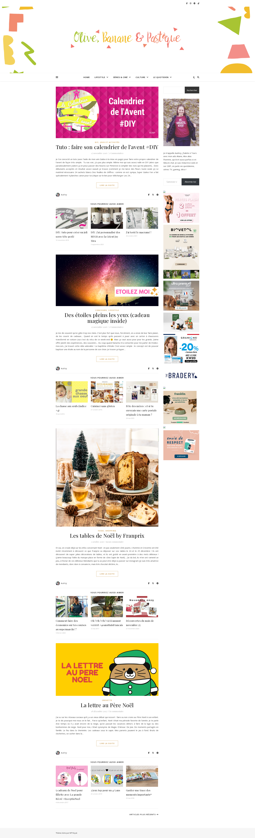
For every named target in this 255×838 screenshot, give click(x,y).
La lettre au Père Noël (107, 705)
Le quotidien (161, 77)
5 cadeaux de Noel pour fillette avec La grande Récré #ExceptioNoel (69, 794)
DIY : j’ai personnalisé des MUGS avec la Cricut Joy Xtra (105, 236)
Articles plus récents (142, 814)
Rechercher (192, 90)
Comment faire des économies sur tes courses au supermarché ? (71, 625)
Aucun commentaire (114, 541)
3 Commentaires (116, 153)
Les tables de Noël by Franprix (107, 535)
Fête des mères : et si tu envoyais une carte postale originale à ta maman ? (141, 410)
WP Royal (73, 833)
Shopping (110, 531)
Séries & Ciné (120, 77)
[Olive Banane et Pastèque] (127, 38)
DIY (97, 142)
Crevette (107, 700)
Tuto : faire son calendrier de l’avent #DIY (107, 146)
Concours (101, 310)
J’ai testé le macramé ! (138, 232)
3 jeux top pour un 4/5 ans (105, 790)
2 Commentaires (116, 327)
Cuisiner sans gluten (103, 406)
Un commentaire (116, 711)
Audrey (64, 194)
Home (86, 77)
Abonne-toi (190, 181)
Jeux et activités (109, 142)
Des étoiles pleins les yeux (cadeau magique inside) (107, 317)
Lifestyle (100, 77)
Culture (140, 77)
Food (101, 531)
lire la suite (107, 185)
